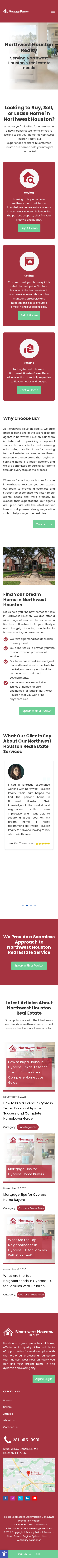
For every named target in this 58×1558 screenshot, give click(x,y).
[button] (4, 1554)
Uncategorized (27, 1127)
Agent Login (43, 1379)
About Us (9, 1420)
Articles (8, 1414)
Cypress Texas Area (31, 1208)
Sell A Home (29, 315)
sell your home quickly (36, 282)
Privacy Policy (34, 1532)
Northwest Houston (23, 203)
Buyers (7, 1400)
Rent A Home (29, 390)
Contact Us (44, 524)
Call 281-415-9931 (29, 1554)
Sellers (7, 1407)
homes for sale (31, 687)
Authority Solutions (29, 1540)
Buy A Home (29, 228)
